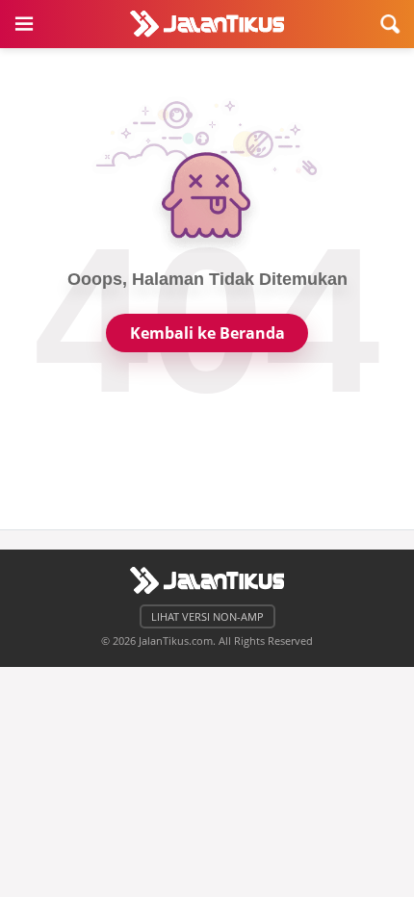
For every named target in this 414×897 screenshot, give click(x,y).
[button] (24, 24)
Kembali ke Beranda (207, 333)
